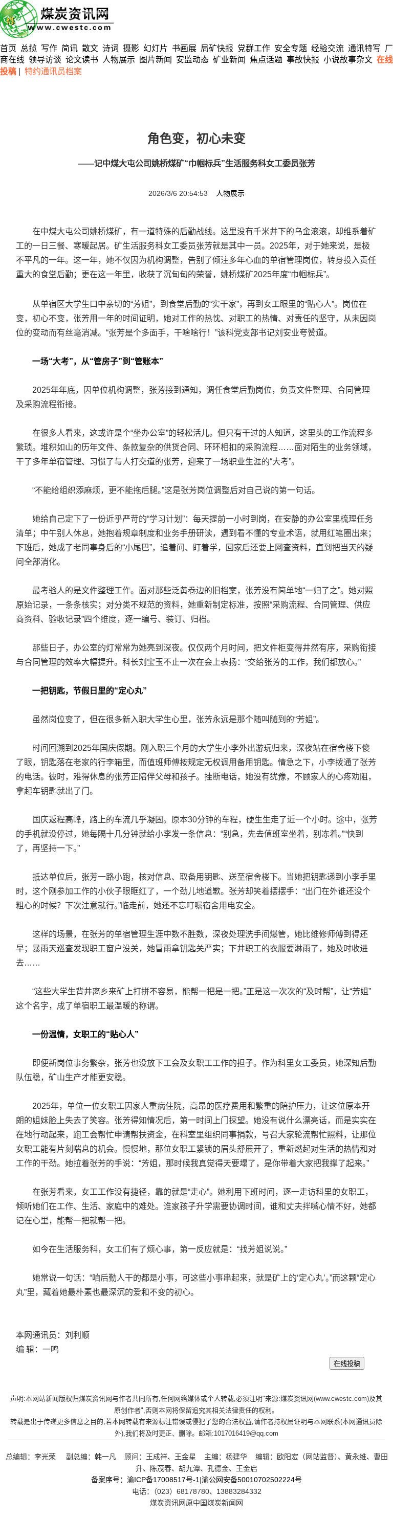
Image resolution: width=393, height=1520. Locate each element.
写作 (49, 48)
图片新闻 (155, 59)
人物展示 (118, 59)
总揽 (28, 48)
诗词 (111, 48)
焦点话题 (266, 59)
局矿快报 (217, 48)
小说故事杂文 (348, 59)
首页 (8, 48)
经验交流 (327, 48)
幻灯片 (155, 48)
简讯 (69, 48)
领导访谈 (45, 59)
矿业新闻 (229, 59)
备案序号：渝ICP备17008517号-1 (145, 1480)
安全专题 (290, 48)
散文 (91, 48)
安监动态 (192, 59)
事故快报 (303, 59)
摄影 (132, 48)
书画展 (184, 48)
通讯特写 (364, 48)
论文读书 (82, 59)
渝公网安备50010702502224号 (252, 1480)
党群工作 (253, 48)
